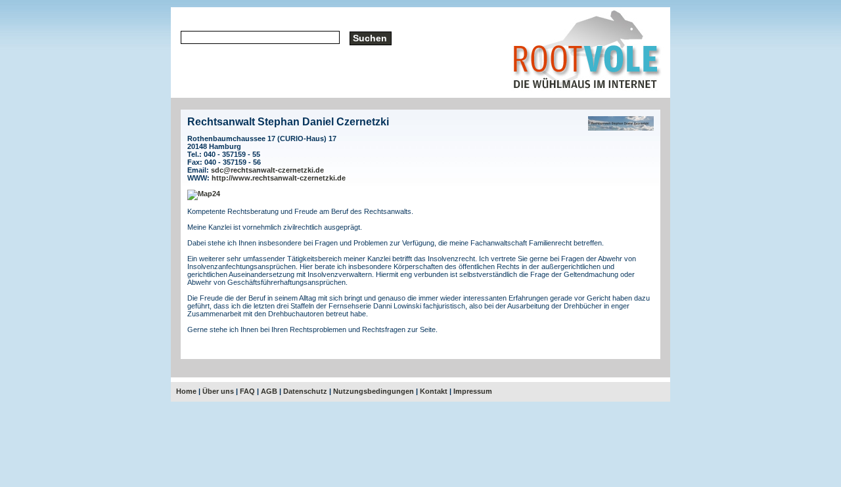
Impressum (472, 391)
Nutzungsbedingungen (373, 391)
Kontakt (433, 391)
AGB (269, 391)
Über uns (218, 391)
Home (186, 391)
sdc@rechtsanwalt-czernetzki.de (267, 170)
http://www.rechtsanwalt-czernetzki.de (279, 178)
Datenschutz (305, 391)
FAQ (247, 391)
